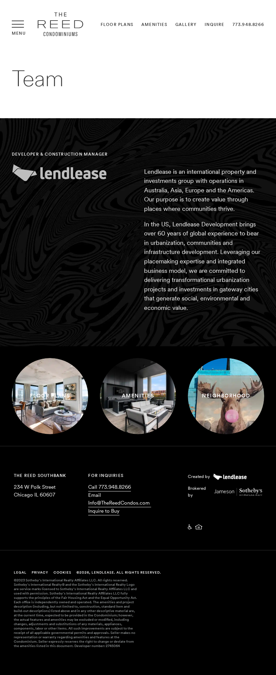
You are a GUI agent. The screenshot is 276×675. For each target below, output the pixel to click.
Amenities (154, 24)
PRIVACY (40, 572)
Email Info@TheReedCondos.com (119, 499)
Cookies (62, 572)
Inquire (214, 24)
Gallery (186, 24)
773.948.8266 (248, 24)
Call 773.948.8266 (109, 487)
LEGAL (20, 572)
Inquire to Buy (103, 511)
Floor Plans (117, 24)
